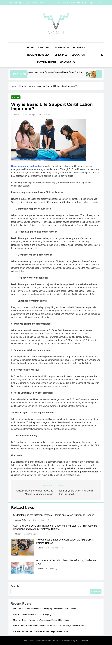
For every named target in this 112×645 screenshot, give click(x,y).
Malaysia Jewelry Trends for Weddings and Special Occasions (77, 3)
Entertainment (46, 62)
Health (16, 97)
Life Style (61, 55)
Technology (61, 47)
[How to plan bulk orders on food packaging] (85, 76)
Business (79, 47)
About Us (43, 47)
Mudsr (18, 534)
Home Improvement (39, 55)
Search (15, 586)
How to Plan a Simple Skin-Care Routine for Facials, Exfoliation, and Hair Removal (49, 625)
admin (16, 115)
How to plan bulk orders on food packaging (32, 614)
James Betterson (22, 520)
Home (30, 47)
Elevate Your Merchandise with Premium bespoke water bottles (41, 631)
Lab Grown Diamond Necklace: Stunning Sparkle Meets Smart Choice (42, 72)
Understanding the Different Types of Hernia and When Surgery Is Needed (53, 515)
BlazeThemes (82, 641)
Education (78, 55)
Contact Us (67, 62)
